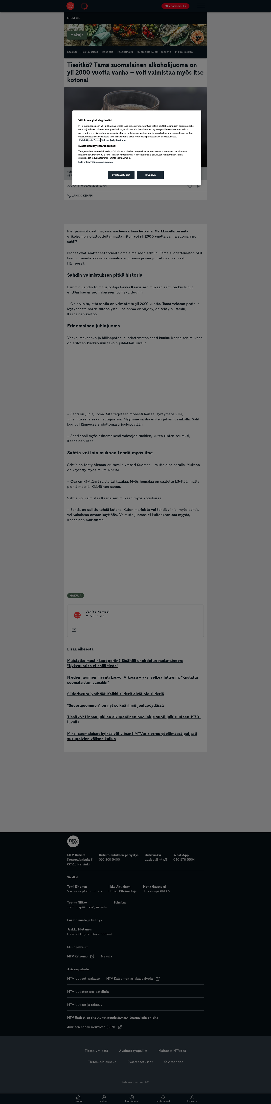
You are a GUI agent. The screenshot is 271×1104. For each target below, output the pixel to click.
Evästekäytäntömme (89, 140)
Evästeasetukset (121, 174)
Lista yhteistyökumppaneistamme (95, 162)
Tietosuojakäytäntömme (113, 140)
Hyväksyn (150, 174)
